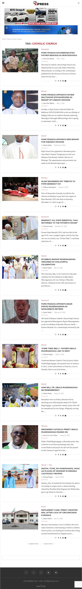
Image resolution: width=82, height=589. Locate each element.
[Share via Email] (65, 81)
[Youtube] (56, 572)
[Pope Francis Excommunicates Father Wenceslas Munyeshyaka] (20, 60)
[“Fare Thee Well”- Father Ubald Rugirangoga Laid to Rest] (20, 356)
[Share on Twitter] (60, 81)
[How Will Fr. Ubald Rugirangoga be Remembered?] (20, 395)
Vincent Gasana (48, 226)
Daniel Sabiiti (47, 145)
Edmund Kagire (48, 354)
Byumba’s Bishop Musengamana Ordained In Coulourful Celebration (58, 262)
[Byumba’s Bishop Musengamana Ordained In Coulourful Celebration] (20, 267)
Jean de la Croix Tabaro (50, 435)
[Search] (79, 3)
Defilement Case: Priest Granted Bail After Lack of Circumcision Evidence (59, 512)
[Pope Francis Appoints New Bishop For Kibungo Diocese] (20, 147)
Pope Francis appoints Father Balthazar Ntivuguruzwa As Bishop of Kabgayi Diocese (57, 97)
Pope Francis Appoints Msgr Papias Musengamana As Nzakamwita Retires (56, 306)
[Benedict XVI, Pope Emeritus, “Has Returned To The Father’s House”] (20, 228)
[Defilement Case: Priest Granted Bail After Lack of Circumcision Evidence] (20, 518)
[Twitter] (33, 572)
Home (4, 39)
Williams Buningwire (49, 187)
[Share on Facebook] (58, 81)
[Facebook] (26, 572)
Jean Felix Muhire (48, 58)
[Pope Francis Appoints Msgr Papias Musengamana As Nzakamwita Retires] (20, 311)
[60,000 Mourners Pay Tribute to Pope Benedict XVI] (20, 189)
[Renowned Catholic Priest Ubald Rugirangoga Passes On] (20, 437)
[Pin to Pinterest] (63, 81)
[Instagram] (41, 572)
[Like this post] (55, 81)
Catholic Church (12, 39)
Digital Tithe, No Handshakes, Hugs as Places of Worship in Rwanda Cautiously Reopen (60, 471)
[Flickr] (48, 572)
